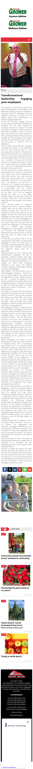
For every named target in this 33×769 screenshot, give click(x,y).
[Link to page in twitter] (9, 469)
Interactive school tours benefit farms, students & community (16, 557)
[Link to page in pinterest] (19, 469)
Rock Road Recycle (16, 715)
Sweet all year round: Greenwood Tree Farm (11, 624)
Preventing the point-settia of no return (15, 589)
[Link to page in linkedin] (14, 469)
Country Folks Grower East (16, 707)
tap (29, 40)
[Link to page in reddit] (29, 469)
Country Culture (16, 712)
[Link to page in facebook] (4, 469)
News (4, 90)
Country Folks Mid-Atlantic (17, 704)
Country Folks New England (16, 702)
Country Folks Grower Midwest (16, 709)
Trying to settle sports (11, 656)
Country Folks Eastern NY (16, 698)
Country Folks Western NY (16, 700)
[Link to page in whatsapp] (24, 469)
